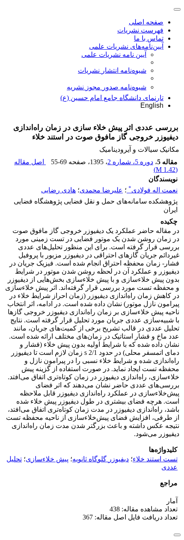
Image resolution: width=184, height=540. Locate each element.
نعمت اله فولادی (153, 190)
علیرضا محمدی (101, 190)
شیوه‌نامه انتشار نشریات (112, 70)
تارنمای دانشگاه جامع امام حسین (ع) (111, 97)
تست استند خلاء (155, 459)
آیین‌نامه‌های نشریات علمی (126, 46)
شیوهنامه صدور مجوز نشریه (106, 87)
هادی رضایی (58, 190)
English (151, 105)
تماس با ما (148, 38)
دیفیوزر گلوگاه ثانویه (100, 459)
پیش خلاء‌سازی (47, 459)
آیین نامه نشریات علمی (113, 54)
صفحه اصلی (146, 22)
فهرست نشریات (140, 30)
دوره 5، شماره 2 (130, 161)
